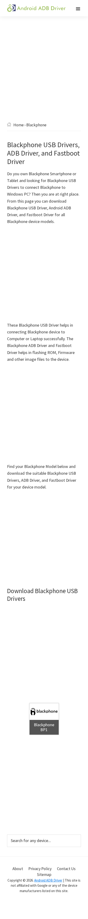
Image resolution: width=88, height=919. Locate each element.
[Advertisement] (44, 76)
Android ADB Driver (48, 880)
